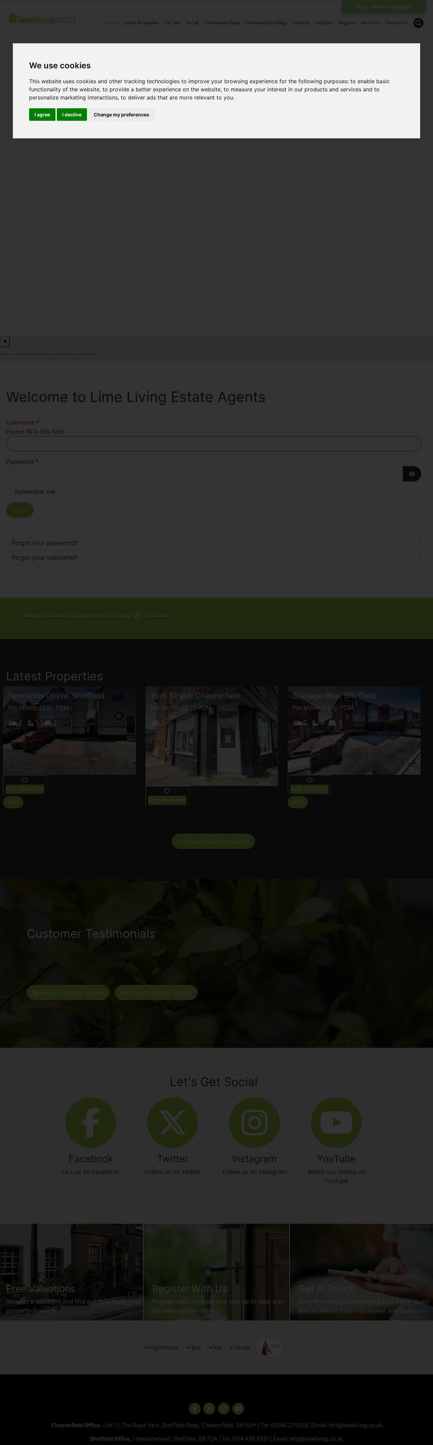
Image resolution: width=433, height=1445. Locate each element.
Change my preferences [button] (121, 114)
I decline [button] (72, 114)
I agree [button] (42, 114)
